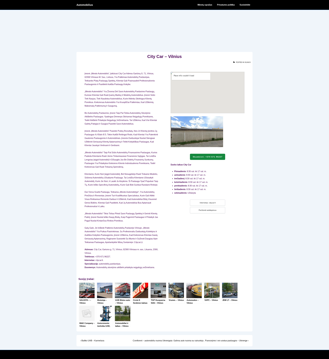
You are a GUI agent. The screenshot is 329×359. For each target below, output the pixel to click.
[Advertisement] (164, 29)
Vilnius (248, 62)
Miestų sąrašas (205, 5)
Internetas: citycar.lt (208, 203)
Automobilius (84, 4)
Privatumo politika (226, 5)
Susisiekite (245, 5)
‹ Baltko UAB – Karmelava (92, 341)
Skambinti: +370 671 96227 (207, 157)
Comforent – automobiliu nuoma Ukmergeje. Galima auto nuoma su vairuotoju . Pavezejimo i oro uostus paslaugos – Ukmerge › (191, 341)
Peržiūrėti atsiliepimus (207, 210)
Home (190, 5)
